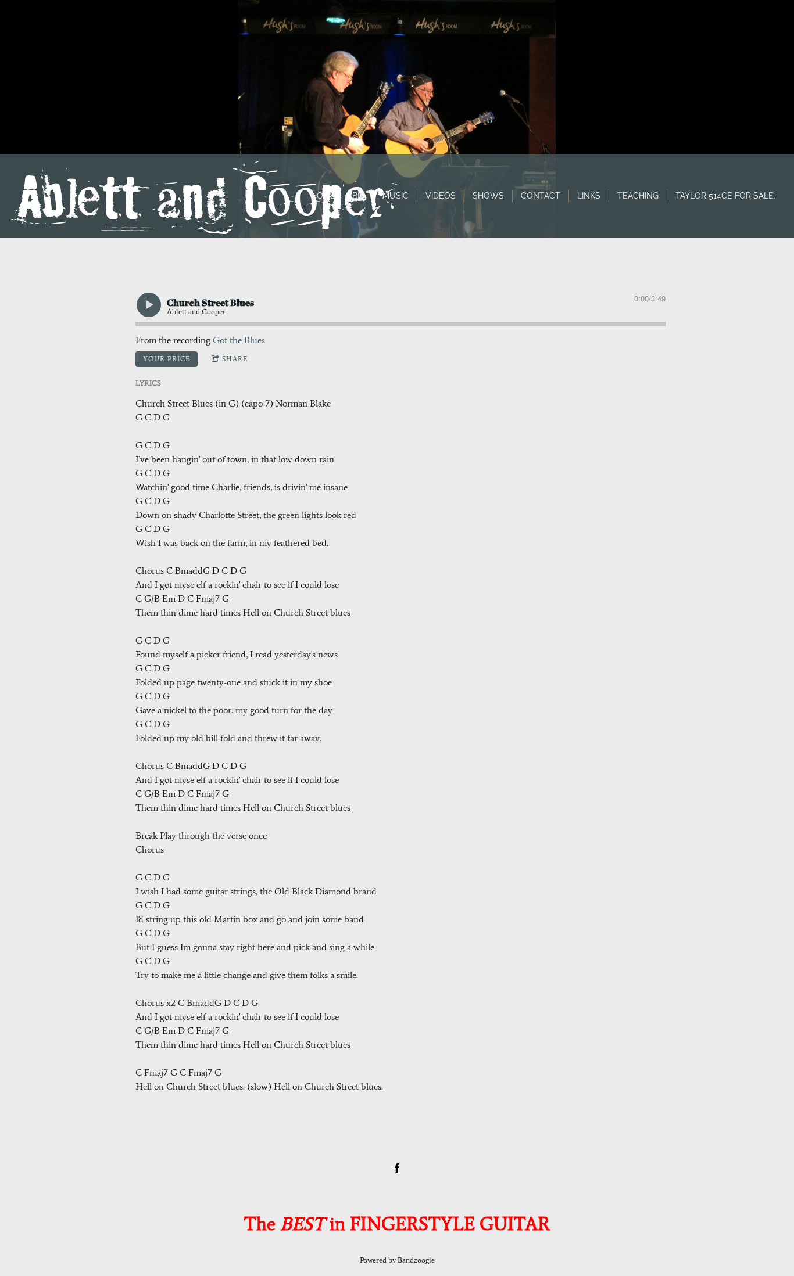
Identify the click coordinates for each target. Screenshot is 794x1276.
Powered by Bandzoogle (397, 1260)
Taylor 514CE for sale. (725, 195)
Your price (166, 359)
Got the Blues (239, 340)
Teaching (638, 195)
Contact (540, 195)
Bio (359, 195)
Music (395, 195)
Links (588, 195)
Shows (488, 195)
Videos (440, 195)
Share (235, 359)
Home (323, 195)
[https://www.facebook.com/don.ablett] (397, 1168)
